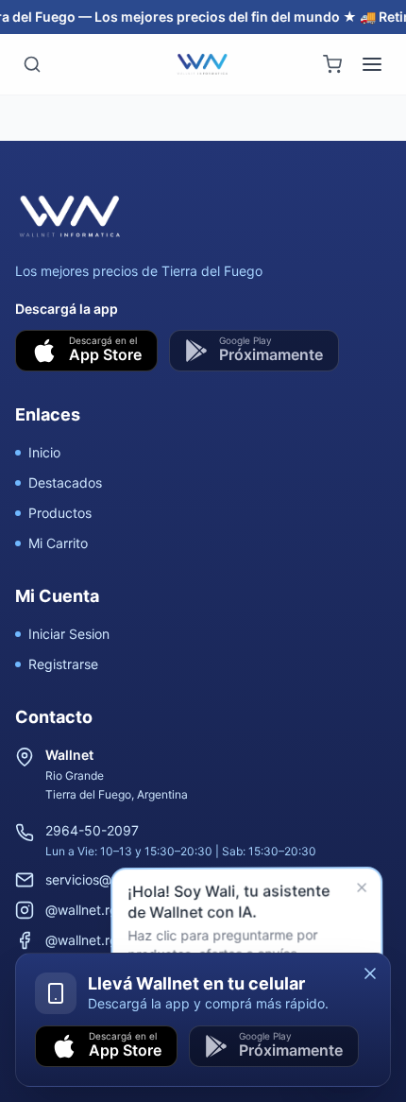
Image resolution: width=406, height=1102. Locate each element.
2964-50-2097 (92, 830)
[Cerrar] (370, 973)
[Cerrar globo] (363, 890)
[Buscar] (32, 64)
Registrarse (63, 664)
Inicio (44, 452)
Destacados (65, 482)
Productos (60, 513)
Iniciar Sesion (69, 634)
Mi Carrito (58, 543)
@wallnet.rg (81, 910)
